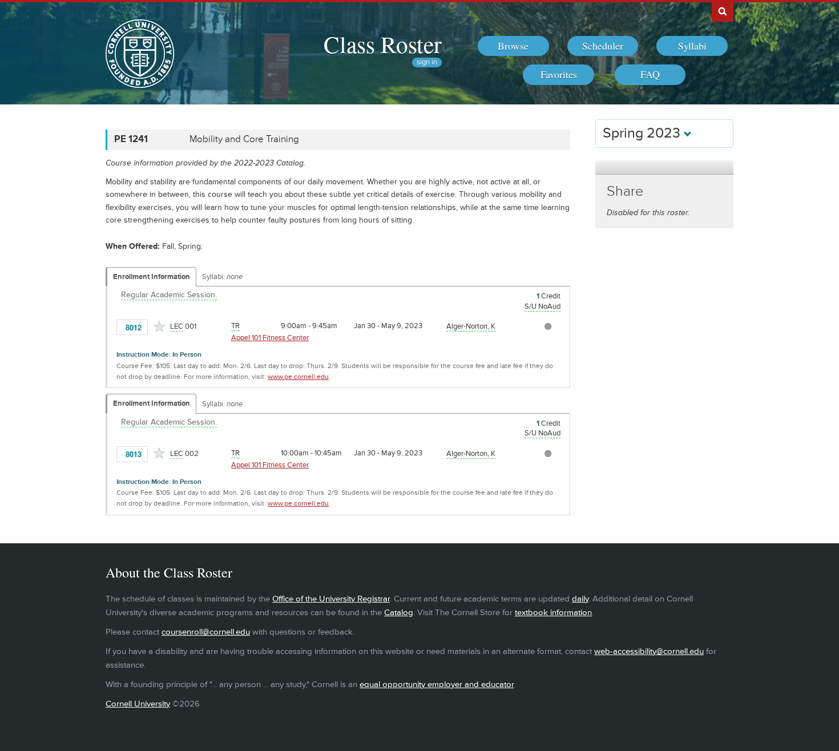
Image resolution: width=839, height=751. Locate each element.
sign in (427, 62)
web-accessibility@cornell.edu (649, 651)
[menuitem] (513, 46)
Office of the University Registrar (331, 598)
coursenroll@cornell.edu (206, 632)
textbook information (553, 612)
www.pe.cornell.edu (298, 377)
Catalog (398, 612)
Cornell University (138, 703)
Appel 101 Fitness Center (270, 337)
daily (580, 598)
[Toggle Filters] (664, 167)
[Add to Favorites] (159, 326)
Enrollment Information (151, 276)
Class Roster (383, 44)
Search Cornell (722, 11)
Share (625, 191)
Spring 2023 (643, 133)
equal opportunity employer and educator (437, 684)
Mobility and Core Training (244, 139)
